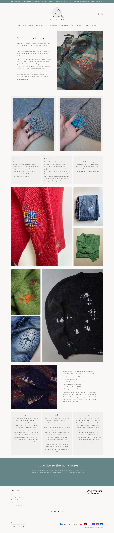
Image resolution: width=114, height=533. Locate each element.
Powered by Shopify (98, 527)
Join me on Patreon (16, 506)
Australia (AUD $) (17, 526)
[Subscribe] (70, 480)
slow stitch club (90, 527)
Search (13, 494)
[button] (13, 14)
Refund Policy (15, 500)
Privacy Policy (15, 503)
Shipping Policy (15, 497)
